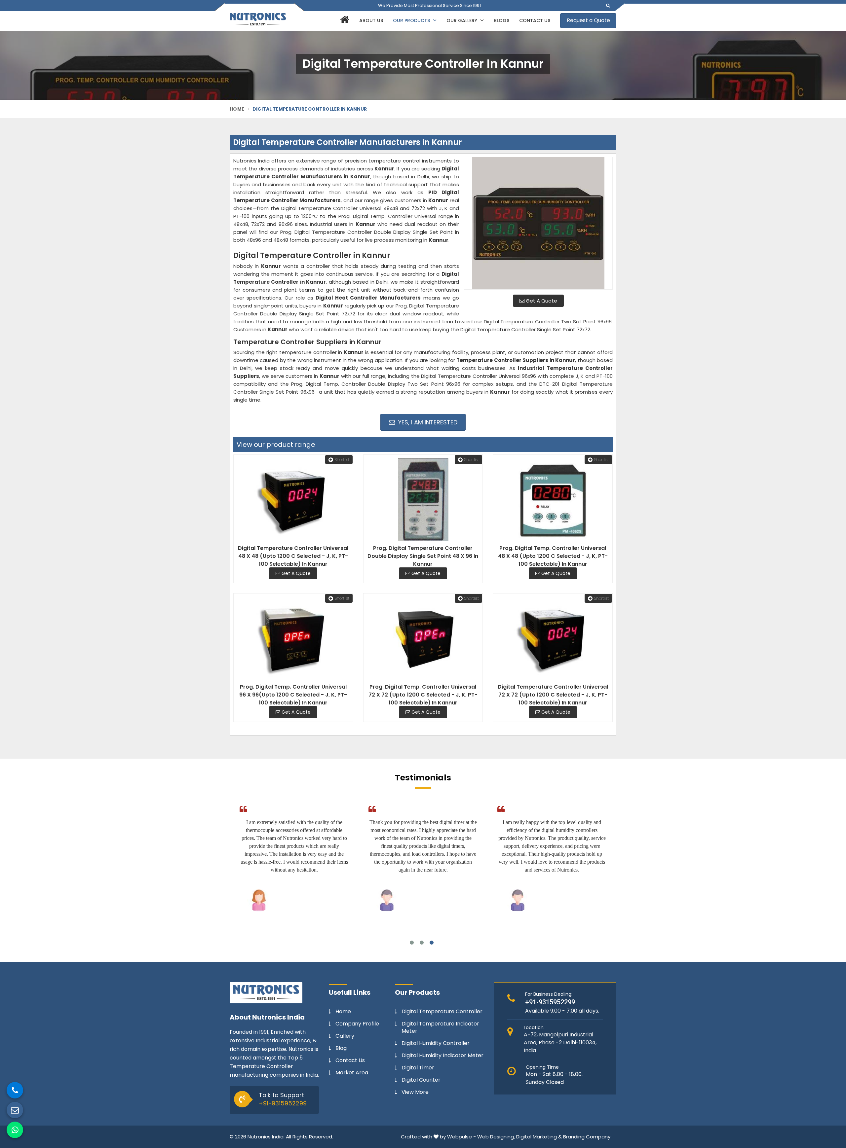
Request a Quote (588, 20)
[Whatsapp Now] (15, 1130)
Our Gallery (462, 20)
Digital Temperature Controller (442, 1011)
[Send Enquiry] (15, 1110)
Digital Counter (421, 1080)
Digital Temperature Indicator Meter (440, 1027)
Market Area (351, 1072)
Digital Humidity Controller (436, 1043)
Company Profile (357, 1023)
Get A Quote (540, 300)
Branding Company (586, 1136)
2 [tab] (422, 943)
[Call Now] (15, 1090)
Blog (341, 1048)
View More (415, 1092)
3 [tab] (432, 943)
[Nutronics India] (258, 19)
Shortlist (342, 459)
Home (237, 109)
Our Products (412, 20)
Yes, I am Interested (427, 422)
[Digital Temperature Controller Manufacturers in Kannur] (538, 223)
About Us (371, 20)
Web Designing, (496, 1136)
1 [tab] (412, 943)
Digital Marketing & (539, 1136)
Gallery (344, 1036)
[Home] (343, 21)
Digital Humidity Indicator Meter (442, 1055)
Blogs (501, 20)
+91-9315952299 (283, 1103)
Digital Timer (418, 1067)
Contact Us (534, 20)
